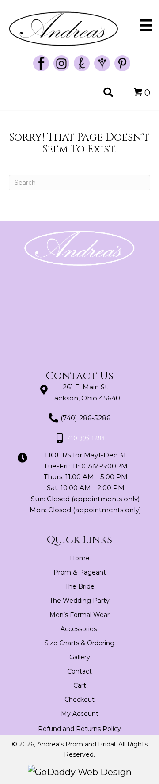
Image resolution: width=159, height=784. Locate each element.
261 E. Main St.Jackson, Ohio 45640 (85, 392)
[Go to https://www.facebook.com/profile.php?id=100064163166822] (41, 63)
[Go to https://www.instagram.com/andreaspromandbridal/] (61, 63)
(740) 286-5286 (85, 418)
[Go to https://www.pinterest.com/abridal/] (122, 63)
